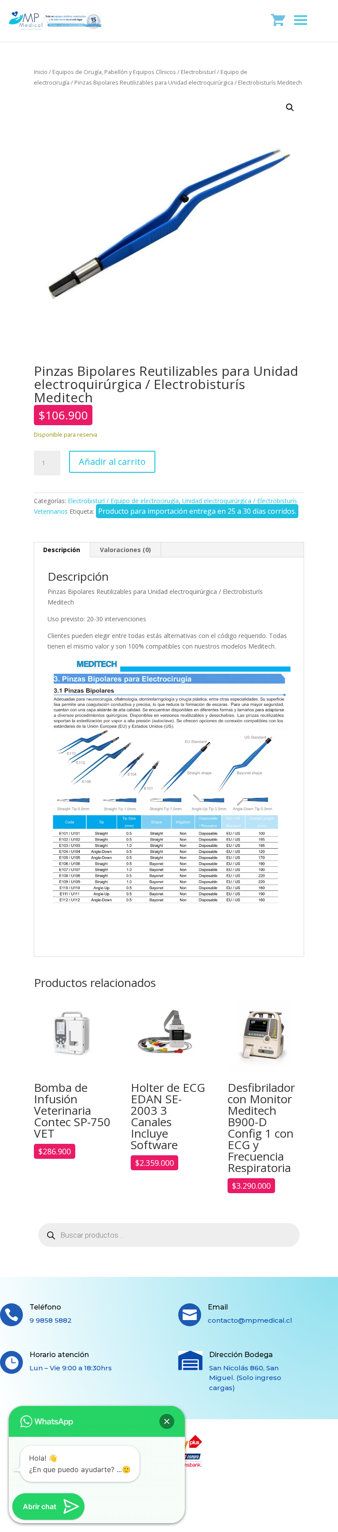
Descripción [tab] (61, 549)
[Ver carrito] (278, 19)
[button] (290, 107)
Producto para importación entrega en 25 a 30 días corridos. (197, 511)
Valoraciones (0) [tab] (125, 549)
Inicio (41, 72)
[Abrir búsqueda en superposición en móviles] (169, 1235)
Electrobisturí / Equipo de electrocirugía (123, 501)
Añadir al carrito (112, 461)
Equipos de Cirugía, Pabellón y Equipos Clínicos (114, 72)
